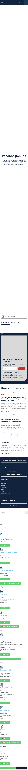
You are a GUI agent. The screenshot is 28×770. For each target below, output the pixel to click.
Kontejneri (3, 638)
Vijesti (3, 394)
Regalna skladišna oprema (8, 552)
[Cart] (21, 2)
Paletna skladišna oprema (8, 535)
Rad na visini (4, 615)
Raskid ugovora (21, 767)
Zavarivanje (5, 442)
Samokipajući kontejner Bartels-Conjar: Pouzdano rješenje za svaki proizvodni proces (13, 398)
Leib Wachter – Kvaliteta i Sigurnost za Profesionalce (11, 420)
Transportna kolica (6, 688)
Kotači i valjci (4, 730)
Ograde (2, 753)
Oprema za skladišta (6, 570)
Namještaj (3, 594)
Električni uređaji (5, 670)
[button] (14, 460)
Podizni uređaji (4, 710)
